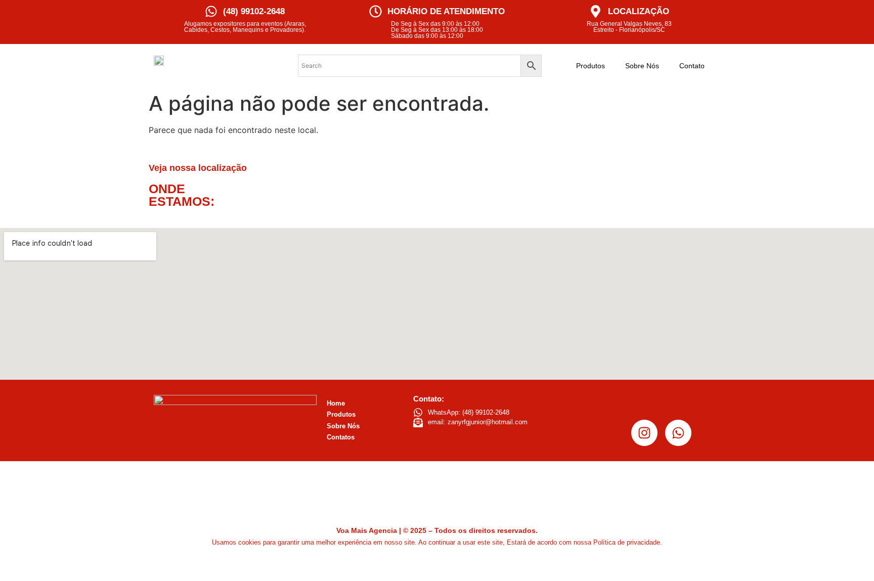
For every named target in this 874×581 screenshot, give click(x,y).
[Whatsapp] (678, 433)
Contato (692, 66)
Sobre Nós (642, 66)
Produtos (590, 66)
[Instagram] (644, 433)
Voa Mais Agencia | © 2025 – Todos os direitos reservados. (437, 530)
